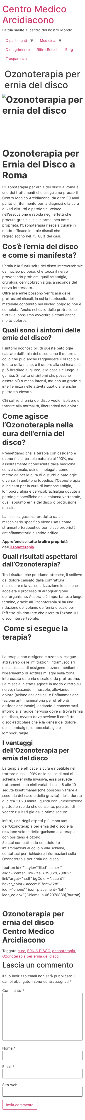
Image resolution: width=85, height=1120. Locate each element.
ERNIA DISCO (38, 950)
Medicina (47, 40)
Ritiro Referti (47, 49)
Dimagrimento (18, 49)
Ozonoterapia (22, 547)
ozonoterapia (63, 950)
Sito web (9, 1085)
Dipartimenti (16, 40)
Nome (8, 1048)
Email (8, 1066)
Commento (13, 990)
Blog (69, 49)
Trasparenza (16, 58)
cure (21, 950)
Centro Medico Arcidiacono (34, 14)
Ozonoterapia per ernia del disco (30, 956)
